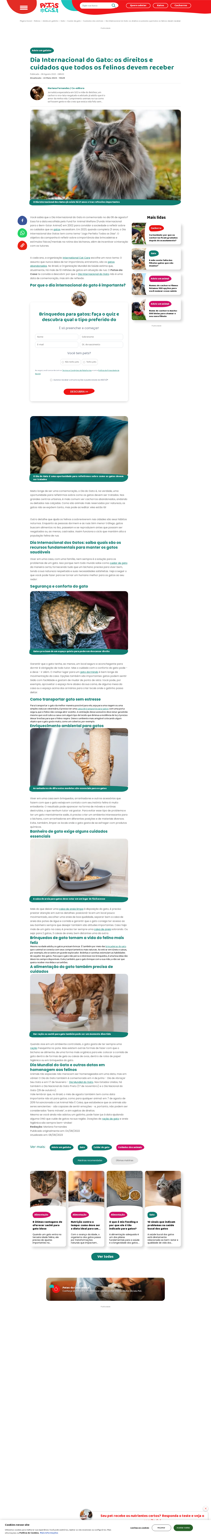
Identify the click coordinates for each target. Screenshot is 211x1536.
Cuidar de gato (102, 1147)
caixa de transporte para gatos (93, 709)
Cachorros (181, 6)
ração (33, 1048)
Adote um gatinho (41, 50)
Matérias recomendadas (90, 1161)
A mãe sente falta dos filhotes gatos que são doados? (161, 263)
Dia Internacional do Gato (93, 274)
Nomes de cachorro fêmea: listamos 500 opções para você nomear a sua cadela (163, 288)
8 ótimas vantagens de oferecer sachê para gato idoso (47, 1225)
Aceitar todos (183, 1527)
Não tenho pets (72, 362)
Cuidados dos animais (130, 1147)
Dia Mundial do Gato (81, 1082)
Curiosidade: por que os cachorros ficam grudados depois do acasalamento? (163, 237)
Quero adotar (138, 6)
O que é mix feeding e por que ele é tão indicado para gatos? (123, 1225)
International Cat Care (76, 258)
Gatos (160, 6)
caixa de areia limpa (71, 909)
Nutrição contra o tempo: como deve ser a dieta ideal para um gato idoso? (85, 1227)
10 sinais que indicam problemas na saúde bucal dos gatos (161, 1225)
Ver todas (105, 1257)
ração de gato (110, 1119)
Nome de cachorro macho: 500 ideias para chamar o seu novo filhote (163, 313)
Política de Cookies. (29, 1532)
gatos (56, 229)
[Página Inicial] (49, 7)
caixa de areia (102, 929)
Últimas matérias (124, 1161)
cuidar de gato (118, 563)
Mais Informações (49, 1532)
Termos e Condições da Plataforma (77, 370)
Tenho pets (91, 362)
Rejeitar (161, 1527)
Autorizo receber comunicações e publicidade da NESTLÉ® (80, 380)
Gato (82, 1147)
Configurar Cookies (139, 1527)
